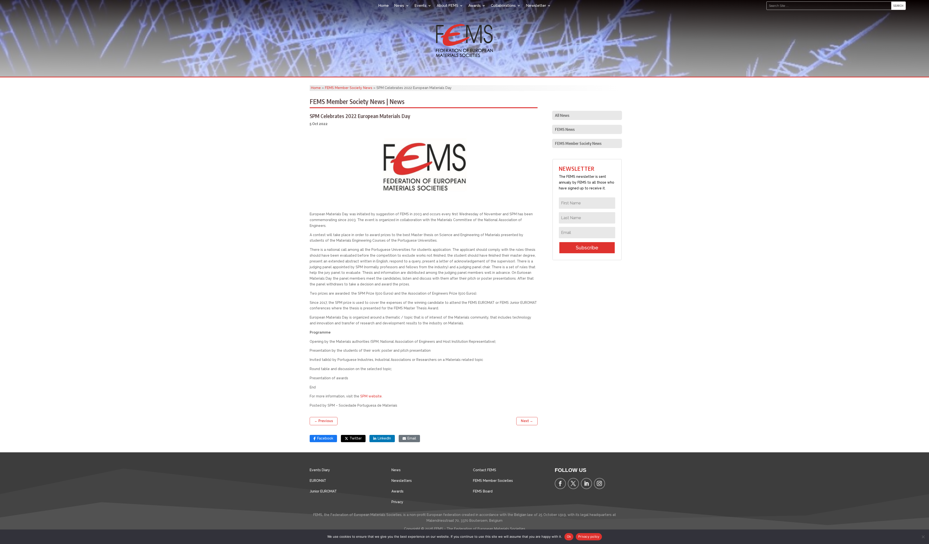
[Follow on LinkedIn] (586, 483)
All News (562, 115)
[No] (923, 536)
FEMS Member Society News (348, 88)
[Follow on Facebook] (560, 483)
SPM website (371, 396)
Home (383, 5)
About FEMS (447, 5)
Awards (474, 5)
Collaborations (503, 5)
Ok (569, 536)
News (399, 5)
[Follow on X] (573, 483)
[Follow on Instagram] (599, 483)
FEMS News (565, 129)
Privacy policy (588, 536)
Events (420, 5)
